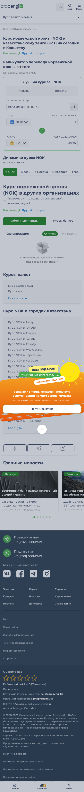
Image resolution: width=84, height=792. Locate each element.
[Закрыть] (42, 429)
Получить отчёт (42, 409)
